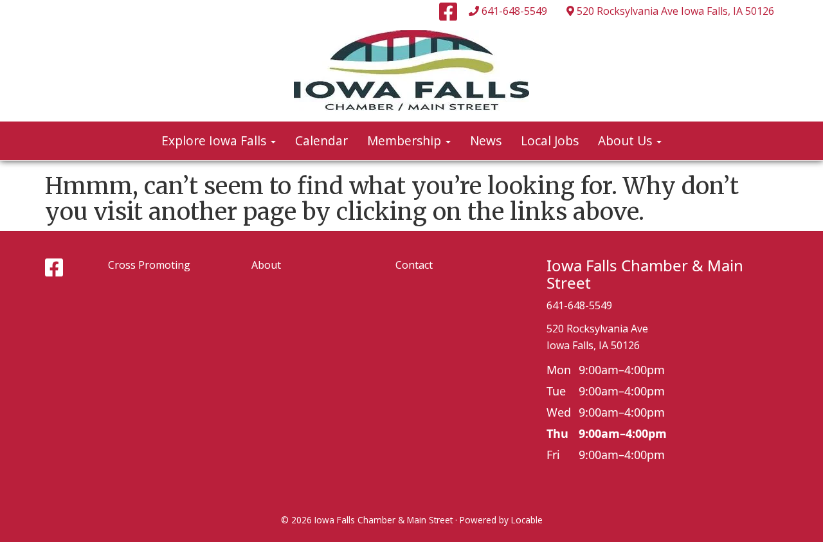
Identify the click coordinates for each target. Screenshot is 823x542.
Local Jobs (550, 140)
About (266, 265)
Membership (405, 140)
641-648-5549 (514, 11)
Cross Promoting (149, 265)
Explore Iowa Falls (215, 140)
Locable (527, 520)
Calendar (321, 140)
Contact (414, 265)
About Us (626, 140)
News (486, 140)
